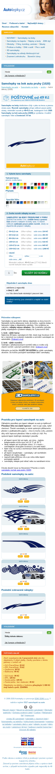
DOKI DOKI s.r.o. (42, 699)
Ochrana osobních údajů (23, 713)
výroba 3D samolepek (15, 719)
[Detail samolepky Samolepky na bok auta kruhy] (20, 583)
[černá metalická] (7, 202)
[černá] (35, 184)
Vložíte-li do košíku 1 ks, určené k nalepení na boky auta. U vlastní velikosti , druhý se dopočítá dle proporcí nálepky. (27, 221)
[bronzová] (46, 187)
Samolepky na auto (9, 87)
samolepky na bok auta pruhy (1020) (16, 470)
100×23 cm (13, 242)
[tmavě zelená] (32, 187)
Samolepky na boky (29, 87)
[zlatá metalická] (28, 202)
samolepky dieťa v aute (22, 724)
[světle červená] (11, 184)
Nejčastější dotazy (35, 23)
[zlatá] (18, 187)
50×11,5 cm (13, 231)
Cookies (37, 713)
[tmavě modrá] (28, 187)
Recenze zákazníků (10, 27)
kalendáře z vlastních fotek (37, 719)
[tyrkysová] (39, 187)
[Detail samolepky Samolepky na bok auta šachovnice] (20, 528)
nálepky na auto (40, 724)
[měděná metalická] (25, 202)
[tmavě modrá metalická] (18, 202)
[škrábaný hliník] (42, 202)
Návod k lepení (9, 710)
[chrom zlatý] (46, 202)
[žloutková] (35, 187)
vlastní (11, 253)
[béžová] (11, 187)
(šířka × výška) (26, 231)
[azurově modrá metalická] (21, 202)
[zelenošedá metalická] (39, 202)
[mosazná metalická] (32, 202)
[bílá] (7, 184)
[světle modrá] (14, 184)
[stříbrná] (32, 184)
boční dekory (23, 479)
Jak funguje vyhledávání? (15, 76)
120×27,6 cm (14, 245)
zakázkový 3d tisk (19, 727)
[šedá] (21, 187)
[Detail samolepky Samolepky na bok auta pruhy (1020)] (20, 617)
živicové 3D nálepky (27, 730)
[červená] (39, 184)
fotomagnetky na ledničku (11, 722)
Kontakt (25, 27)
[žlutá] (7, 187)
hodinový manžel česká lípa (39, 727)
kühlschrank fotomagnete (34, 722)
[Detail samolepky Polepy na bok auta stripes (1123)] (20, 556)
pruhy (43, 87)
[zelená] (46, 184)
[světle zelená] (18, 184)
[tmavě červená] (25, 187)
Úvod (4, 23)
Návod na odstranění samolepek (29, 710)
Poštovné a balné (17, 23)
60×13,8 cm (13, 235)
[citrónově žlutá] (21, 184)
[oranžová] (25, 184)
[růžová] (42, 187)
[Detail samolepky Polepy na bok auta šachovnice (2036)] (20, 501)
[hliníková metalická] (14, 202)
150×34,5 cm (14, 249)
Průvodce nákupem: (11, 317)
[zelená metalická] (35, 202)
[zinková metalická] (11, 202)
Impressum (29, 715)
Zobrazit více (17, 339)
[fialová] (14, 187)
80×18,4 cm (13, 238)
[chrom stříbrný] (7, 206)
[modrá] (42, 184)
